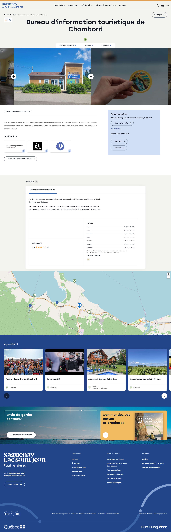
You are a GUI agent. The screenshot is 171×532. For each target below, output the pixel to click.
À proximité (105, 45)
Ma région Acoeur (114, 478)
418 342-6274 (116, 129)
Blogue (122, 5)
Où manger (73, 5)
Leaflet (153, 334)
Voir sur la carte (121, 123)
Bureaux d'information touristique (18, 111)
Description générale (67, 45)
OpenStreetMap (160, 334)
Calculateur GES (78, 476)
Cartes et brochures (115, 459)
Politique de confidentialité (88, 513)
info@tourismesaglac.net (14, 476)
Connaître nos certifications (20, 159)
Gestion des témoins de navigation (109, 513)
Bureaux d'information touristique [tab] (43, 190)
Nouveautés (77, 472)
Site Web (118, 141)
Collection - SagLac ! (115, 474)
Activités (88, 45)
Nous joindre (13, 484)
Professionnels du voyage (152, 463)
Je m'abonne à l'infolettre (21, 435)
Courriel (118, 148)
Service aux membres (151, 467)
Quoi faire (13, 15)
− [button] (168, 277)
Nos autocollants (114, 470)
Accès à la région (114, 483)
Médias (145, 459)
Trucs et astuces (79, 467)
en (168, 5)
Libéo (165, 513)
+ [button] (168, 274)
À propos (76, 463)
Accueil (6, 15)
